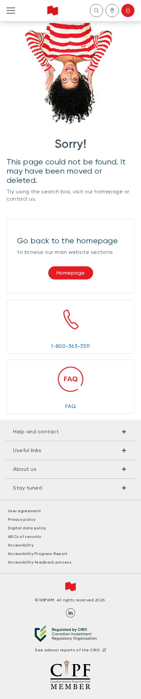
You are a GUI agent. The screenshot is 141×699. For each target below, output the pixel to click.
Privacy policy (21, 519)
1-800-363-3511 (70, 346)
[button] (70, 431)
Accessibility (20, 545)
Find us (112, 10)
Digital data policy (27, 528)
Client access (127, 10)
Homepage (70, 273)
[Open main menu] (11, 10)
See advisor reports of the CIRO (67, 650)
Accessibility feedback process (39, 562)
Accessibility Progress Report (38, 553)
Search (96, 10)
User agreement (24, 511)
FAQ (70, 406)
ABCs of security (24, 536)
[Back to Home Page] (52, 10)
